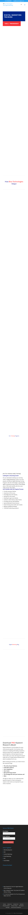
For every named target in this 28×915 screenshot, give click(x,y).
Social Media (9, 573)
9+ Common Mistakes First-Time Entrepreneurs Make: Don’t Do (12, 702)
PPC (7, 587)
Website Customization (12, 530)
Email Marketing (10, 545)
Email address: (6, 836)
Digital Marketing (10, 523)
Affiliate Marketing (11, 580)
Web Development (8, 850)
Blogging (8, 552)
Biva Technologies (8, 95)
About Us (9, 904)
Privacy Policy (14, 905)
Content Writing (10, 566)
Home (4, 904)
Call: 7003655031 (12, 23)
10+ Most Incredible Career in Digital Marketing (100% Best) (13, 727)
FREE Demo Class (9, 626)
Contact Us (15, 904)
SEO (7, 559)
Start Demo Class (9, 517)
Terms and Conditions (16, 907)
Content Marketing (11, 538)
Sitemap (7, 907)
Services (21, 904)
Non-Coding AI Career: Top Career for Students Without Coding (13, 678)
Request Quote (6, 905)
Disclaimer (21, 905)
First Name (5, 831)
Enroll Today (11, 28)
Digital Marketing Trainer (13, 68)
